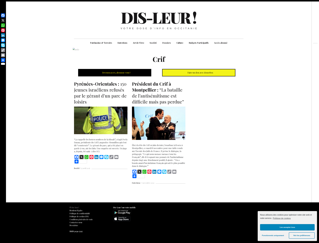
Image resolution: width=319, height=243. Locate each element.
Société (153, 42)
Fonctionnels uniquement (273, 235)
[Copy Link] (2, 50)
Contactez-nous (76, 222)
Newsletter (74, 225)
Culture (179, 42)
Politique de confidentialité (80, 213)
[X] (2, 20)
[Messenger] (2, 40)
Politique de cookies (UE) (79, 216)
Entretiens (122, 42)
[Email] (2, 55)
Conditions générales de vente (81, 219)
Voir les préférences (301, 235)
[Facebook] (2, 15)
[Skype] (2, 45)
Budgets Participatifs (199, 42)
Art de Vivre (138, 42)
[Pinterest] (2, 30)
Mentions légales (76, 210)
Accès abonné (220, 42)
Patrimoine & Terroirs (101, 42)
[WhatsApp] (2, 25)
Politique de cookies (282, 218)
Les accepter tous (287, 227)
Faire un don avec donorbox (200, 72)
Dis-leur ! (158, 17)
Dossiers (166, 42)
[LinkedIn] (2, 35)
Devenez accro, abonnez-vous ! (116, 72)
